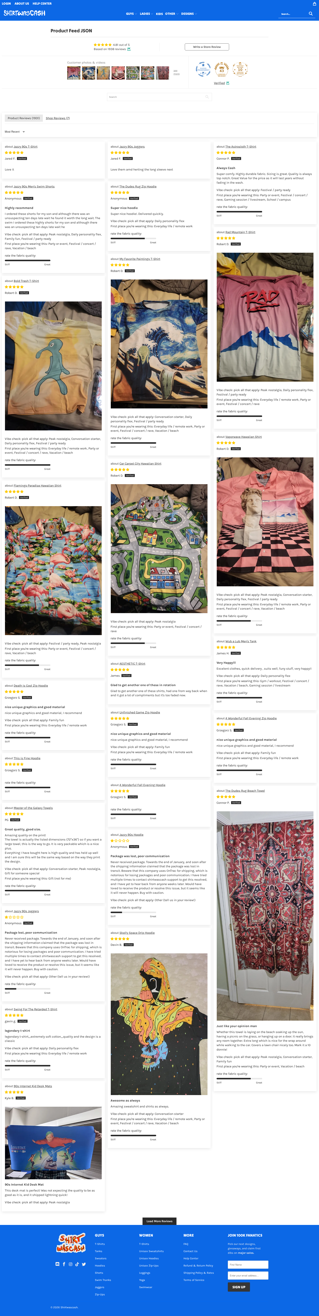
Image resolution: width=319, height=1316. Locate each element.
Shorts (99, 1272)
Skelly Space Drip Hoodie (137, 933)
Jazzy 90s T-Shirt (25, 146)
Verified (219, 83)
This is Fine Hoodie (27, 758)
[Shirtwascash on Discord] (57, 1264)
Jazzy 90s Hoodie (131, 834)
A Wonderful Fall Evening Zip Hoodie (251, 718)
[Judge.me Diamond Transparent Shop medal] (203, 69)
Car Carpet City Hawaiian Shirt (140, 463)
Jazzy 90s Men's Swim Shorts (34, 186)
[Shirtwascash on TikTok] (77, 1264)
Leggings (144, 1272)
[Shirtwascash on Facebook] (64, 1264)
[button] (131, 14)
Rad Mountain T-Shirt (240, 232)
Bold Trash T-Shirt (26, 281)
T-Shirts (100, 1244)
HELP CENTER (42, 3)
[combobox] (296, 14)
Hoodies (100, 1265)
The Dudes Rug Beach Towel (245, 790)
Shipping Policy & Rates (198, 1272)
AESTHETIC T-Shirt (132, 663)
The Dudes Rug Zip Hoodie (138, 186)
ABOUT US (22, 3)
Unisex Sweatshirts (151, 1251)
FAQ (185, 1244)
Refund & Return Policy (198, 1265)
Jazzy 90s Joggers (132, 146)
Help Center (190, 1258)
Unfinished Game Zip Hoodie (139, 712)
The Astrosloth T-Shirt (240, 146)
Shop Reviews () (58, 118)
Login (6, 3)
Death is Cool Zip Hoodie (31, 685)
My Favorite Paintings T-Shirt (139, 259)
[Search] (310, 14)
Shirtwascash (69, 1307)
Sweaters (101, 1258)
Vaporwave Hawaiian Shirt (243, 437)
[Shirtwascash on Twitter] (84, 1264)
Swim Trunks (103, 1280)
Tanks (98, 1251)
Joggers (99, 1287)
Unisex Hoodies (149, 1258)
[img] (112, 45)
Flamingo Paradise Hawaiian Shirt (37, 485)
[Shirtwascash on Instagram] (70, 1264)
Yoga (142, 1280)
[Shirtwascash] (24, 14)
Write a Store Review (207, 47)
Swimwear (145, 1287)
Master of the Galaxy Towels (33, 808)
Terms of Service (193, 1280)
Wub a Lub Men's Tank (241, 641)
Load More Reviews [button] (159, 1221)
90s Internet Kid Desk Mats (33, 1086)
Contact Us (190, 1251)
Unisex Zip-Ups (149, 1265)
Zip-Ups (100, 1294)
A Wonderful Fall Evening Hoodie (142, 785)
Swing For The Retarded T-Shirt (35, 1009)
